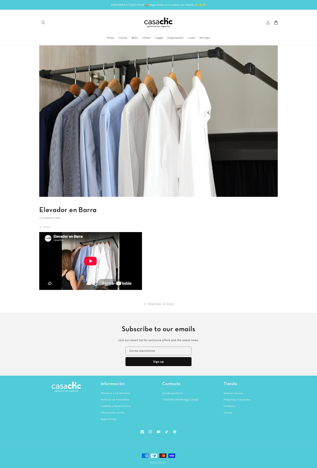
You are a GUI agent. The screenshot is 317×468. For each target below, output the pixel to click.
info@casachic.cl (172, 393)
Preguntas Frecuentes (237, 399)
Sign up (158, 362)
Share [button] (47, 227)
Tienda (228, 412)
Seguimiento (108, 419)
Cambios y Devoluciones (116, 406)
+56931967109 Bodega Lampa (180, 399)
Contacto (229, 406)
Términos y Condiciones (115, 393)
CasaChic (162, 462)
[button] (43, 23)
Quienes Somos (233, 393)
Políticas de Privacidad (115, 399)
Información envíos (113, 412)
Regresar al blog (160, 304)
